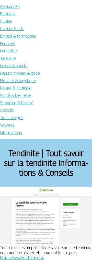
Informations (11, 132)
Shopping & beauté (16, 102)
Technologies (11, 117)
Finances (7, 43)
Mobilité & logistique (18, 80)
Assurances (9, 6)
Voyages (7, 125)
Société (7, 110)
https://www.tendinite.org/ (22, 257)
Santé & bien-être (15, 95)
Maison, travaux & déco (20, 73)
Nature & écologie (15, 88)
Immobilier (9, 51)
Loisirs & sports (13, 65)
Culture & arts (12, 28)
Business (7, 14)
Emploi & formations (18, 36)
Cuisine (6, 21)
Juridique (8, 58)
